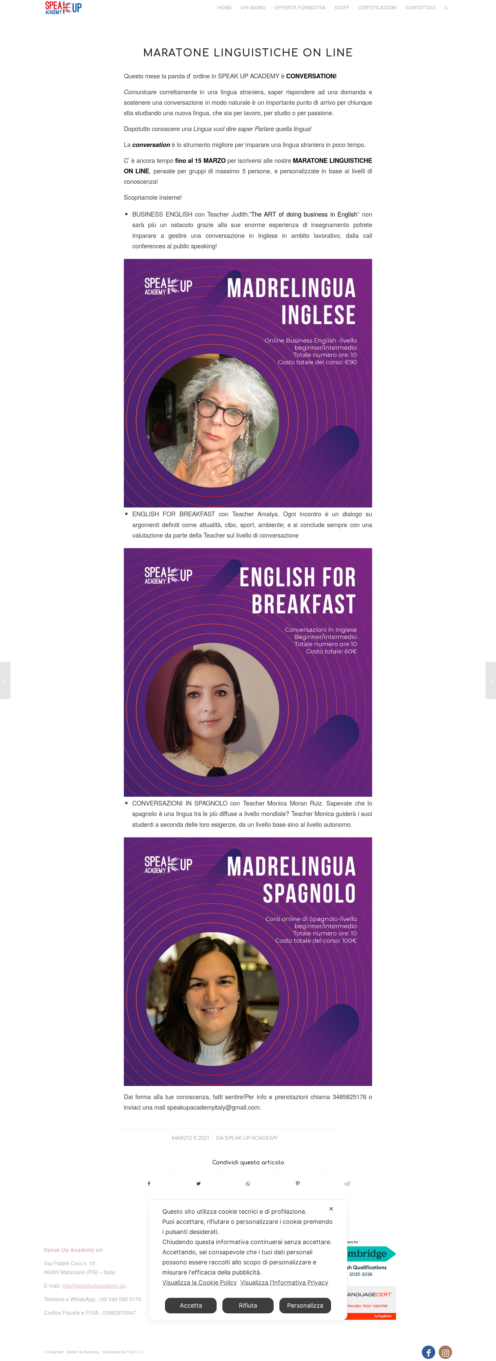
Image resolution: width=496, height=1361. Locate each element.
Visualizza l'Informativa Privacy (284, 1282)
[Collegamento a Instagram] (445, 1352)
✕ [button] (331, 1208)
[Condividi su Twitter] (198, 1183)
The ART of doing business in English (304, 213)
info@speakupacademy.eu (94, 1285)
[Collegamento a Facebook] (428, 1352)
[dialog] (248, 1260)
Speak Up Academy (251, 1138)
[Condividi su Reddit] (347, 1183)
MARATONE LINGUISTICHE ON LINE (248, 53)
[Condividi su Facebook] (149, 1183)
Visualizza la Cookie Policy (199, 1282)
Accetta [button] (191, 1305)
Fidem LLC (135, 1351)
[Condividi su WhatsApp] (248, 1183)
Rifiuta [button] (248, 1305)
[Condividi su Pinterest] (297, 1183)
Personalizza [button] (305, 1305)
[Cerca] (446, 7)
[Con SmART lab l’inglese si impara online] (5, 680)
